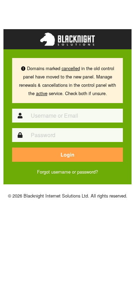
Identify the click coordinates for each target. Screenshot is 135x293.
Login (67, 154)
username (61, 171)
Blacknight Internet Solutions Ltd (56, 195)
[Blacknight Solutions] (67, 38)
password (86, 171)
